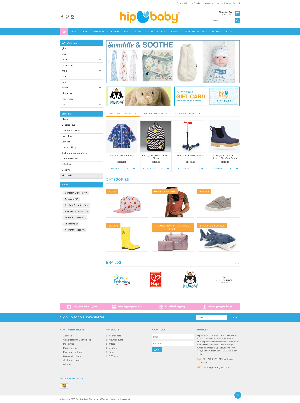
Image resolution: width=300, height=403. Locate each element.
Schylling (66, 164)
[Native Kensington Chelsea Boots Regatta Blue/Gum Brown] (224, 136)
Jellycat (66, 142)
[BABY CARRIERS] (173, 188)
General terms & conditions (77, 340)
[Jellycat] (190, 279)
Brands (216, 32)
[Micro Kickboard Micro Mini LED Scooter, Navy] (190, 136)
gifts (74, 32)
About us (67, 336)
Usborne (66, 170)
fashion (96, 32)
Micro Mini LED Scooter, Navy (190, 155)
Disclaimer (68, 344)
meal (127, 32)
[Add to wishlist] (134, 169)
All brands (67, 175)
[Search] (237, 20)
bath (138, 32)
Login (219, 3)
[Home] (64, 31)
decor (159, 32)
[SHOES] (218, 188)
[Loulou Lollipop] (224, 279)
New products (116, 340)
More (229, 32)
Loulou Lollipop (69, 147)
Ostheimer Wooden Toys (74, 153)
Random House (70, 159)
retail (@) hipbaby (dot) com (216, 368)
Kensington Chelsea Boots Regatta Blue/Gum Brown (224, 156)
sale (204, 32)
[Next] (237, 62)
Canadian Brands (76, 193)
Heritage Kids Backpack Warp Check (156, 156)
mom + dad (190, 32)
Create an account (232, 3)
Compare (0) (182, 3)
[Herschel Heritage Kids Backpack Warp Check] (155, 136)
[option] (121, 147)
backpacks (113, 32)
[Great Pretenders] (121, 279)
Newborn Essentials (76, 205)
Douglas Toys (68, 125)
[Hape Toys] (156, 279)
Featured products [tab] (123, 113)
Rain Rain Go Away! (76, 211)
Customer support (72, 360)
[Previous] (108, 62)
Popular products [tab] (187, 113)
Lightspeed (125, 399)
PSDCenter (103, 399)
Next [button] (238, 113)
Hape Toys (67, 136)
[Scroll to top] (237, 395)
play (84, 32)
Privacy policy (70, 348)
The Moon (71, 224)
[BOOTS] (127, 222)
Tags (111, 352)
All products (115, 336)
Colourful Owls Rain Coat (121, 155)
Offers (112, 344)
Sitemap (67, 364)
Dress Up (71, 199)
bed (148, 32)
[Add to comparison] (128, 169)
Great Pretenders (71, 130)
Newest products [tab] (156, 113)
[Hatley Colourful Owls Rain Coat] (121, 136)
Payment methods (72, 352)
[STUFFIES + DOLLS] (218, 222)
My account (208, 3)
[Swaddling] (173, 61)
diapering (174, 32)
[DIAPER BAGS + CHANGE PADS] (173, 222)
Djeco (65, 119)
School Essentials (75, 217)
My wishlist (195, 3)
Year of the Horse (75, 230)
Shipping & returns (72, 356)
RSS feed (113, 356)
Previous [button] (235, 113)
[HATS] (127, 188)
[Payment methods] (64, 385)
